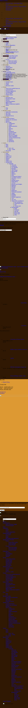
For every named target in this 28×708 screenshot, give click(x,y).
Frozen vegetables (10, 532)
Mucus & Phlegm (13, 135)
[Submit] (3, 220)
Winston (13, 186)
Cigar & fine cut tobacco (17, 201)
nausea (10, 139)
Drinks (4, 71)
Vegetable (5, 41)
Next (12, 175)
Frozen (7, 59)
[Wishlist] (0, 269)
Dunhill (13, 188)
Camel (13, 189)
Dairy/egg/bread (7, 533)
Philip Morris (14, 181)
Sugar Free (8, 156)
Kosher (7, 154)
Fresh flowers (6, 36)
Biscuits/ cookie (10, 85)
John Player (14, 170)
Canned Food (9, 89)
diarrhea (11, 128)
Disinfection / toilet (10, 98)
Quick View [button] (3, 271)
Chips (7, 84)
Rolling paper (14, 207)
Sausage (8, 68)
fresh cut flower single (11, 37)
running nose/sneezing (14, 137)
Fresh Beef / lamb (13, 55)
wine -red (11, 148)
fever (10, 130)
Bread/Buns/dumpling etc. (12, 51)
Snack (7, 83)
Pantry (4, 87)
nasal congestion (13, 136)
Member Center (7, 110)
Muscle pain (12, 134)
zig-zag (16, 211)
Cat (7, 109)
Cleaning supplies (10, 101)
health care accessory (11, 119)
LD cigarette (14, 167)
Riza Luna (17, 212)
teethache (11, 140)
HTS (15, 215)
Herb (7, 530)
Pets (4, 106)
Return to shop (7, 71)
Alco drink (8, 150)
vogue (13, 193)
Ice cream (8, 48)
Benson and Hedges (16, 184)
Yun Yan (13, 199)
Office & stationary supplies (13, 104)
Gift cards (8, 114)
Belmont (13, 168)
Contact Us (3, 392)
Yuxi (12, 198)
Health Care (6, 117)
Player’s (13, 179)
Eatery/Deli (6, 551)
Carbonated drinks (10, 72)
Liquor (4, 143)
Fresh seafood (12, 57)
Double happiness (16, 197)
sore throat (11, 141)
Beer (7, 144)
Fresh (7, 54)
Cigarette (11, 163)
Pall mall (13, 165)
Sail (15, 204)
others (7, 105)
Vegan (7, 159)
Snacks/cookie (6, 80)
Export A (13, 195)
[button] (2, 225)
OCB (15, 208)
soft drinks (8, 78)
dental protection (13, 126)
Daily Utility (6, 96)
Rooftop (13, 194)
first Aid (7, 121)
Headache (11, 131)
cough (10, 125)
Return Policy (6, 382)
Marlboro (13, 185)
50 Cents (8, 113)
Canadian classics (16, 177)
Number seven (15, 180)
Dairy (7, 49)
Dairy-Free (8, 157)
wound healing (12, 132)
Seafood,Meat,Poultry (8, 53)
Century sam (17, 206)
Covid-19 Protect (10, 118)
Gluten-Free (9, 161)
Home (4, 34)
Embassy (16, 209)
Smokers (2, 393)
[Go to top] (0, 515)
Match (13, 172)
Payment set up (10, 115)
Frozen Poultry (12, 63)
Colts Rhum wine (18, 203)
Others (7, 70)
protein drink (9, 75)
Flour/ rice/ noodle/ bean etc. (13, 88)
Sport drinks (9, 76)
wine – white (12, 149)
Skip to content (4, 0)
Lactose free (9, 162)
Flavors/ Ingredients (11, 91)
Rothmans (14, 190)
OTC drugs (8, 122)
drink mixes (9, 79)
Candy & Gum (9, 82)
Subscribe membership (12, 112)
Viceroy (13, 183)
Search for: (5, 33)
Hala (7, 153)
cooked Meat (9, 67)
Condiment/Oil (9, 92)
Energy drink (9, 74)
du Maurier (14, 166)
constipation (12, 123)
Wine (7, 147)
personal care (9, 97)
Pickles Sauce (9, 94)
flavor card (17, 213)
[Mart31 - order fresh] (4, 29)
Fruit (4, 40)
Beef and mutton (13, 61)
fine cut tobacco (18, 202)
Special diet (6, 152)
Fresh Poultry (12, 58)
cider (7, 145)
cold (10, 127)
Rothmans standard (16, 192)
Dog (7, 108)
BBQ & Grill (9, 102)
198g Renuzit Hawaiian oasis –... (8, 276)
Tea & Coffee (9, 93)
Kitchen (8, 100)
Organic (8, 158)
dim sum (8, 552)
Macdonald (14, 171)
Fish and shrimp (13, 62)
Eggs (7, 50)
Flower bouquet (10, 38)
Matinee (13, 174)
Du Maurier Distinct (16, 176)
